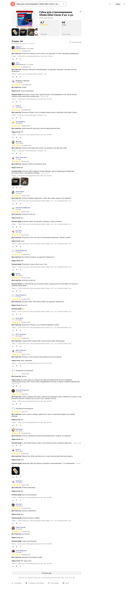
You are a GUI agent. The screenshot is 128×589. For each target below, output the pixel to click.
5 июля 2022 (24, 235)
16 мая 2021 (24, 394)
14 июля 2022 (25, 211)
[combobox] (38, 4)
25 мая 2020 (24, 453)
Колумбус (18, 583)
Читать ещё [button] (44, 96)
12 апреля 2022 (25, 299)
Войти (118, 4)
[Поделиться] (80, 11)
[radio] (13, 59)
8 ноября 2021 (25, 338)
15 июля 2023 (25, 161)
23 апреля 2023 (25, 508)
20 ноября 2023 (25, 110)
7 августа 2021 (25, 354)
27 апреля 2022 (25, 254)
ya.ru (67, 583)
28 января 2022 (25, 322)
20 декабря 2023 (26, 67)
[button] (15, 32)
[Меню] (124, 4)
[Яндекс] (13, 4)
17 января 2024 (25, 51)
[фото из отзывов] (16, 181)
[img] (16, 51)
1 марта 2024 (25, 485)
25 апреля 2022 (25, 277)
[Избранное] (110, 4)
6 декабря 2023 (25, 554)
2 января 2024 (25, 531)
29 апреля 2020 (25, 433)
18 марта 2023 (25, 195)
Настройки (55, 583)
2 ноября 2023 (25, 126)
